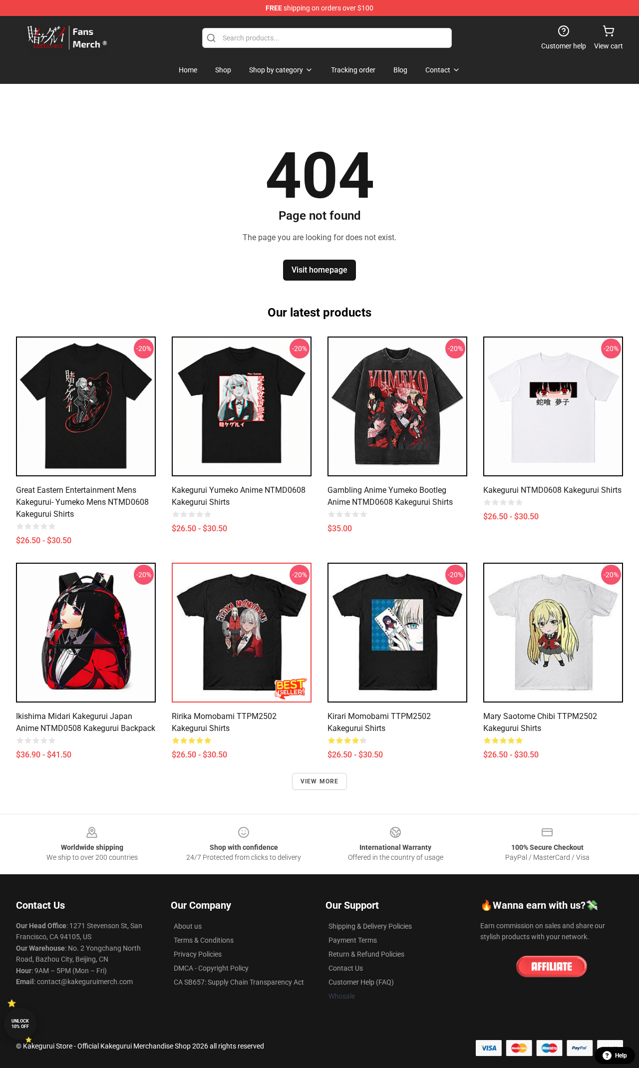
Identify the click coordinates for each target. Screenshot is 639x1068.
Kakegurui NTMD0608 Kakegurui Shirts (552, 490)
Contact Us (345, 968)
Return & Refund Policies (366, 954)
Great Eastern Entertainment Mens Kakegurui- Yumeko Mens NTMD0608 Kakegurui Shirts (82, 502)
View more (320, 781)
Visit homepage (319, 270)
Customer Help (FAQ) (361, 982)
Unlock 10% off (20, 1024)
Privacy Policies (198, 954)
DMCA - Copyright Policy (211, 968)
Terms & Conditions (204, 940)
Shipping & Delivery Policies (370, 926)
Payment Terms (352, 940)
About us (188, 926)
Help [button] (621, 1055)
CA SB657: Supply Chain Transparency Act (239, 982)
